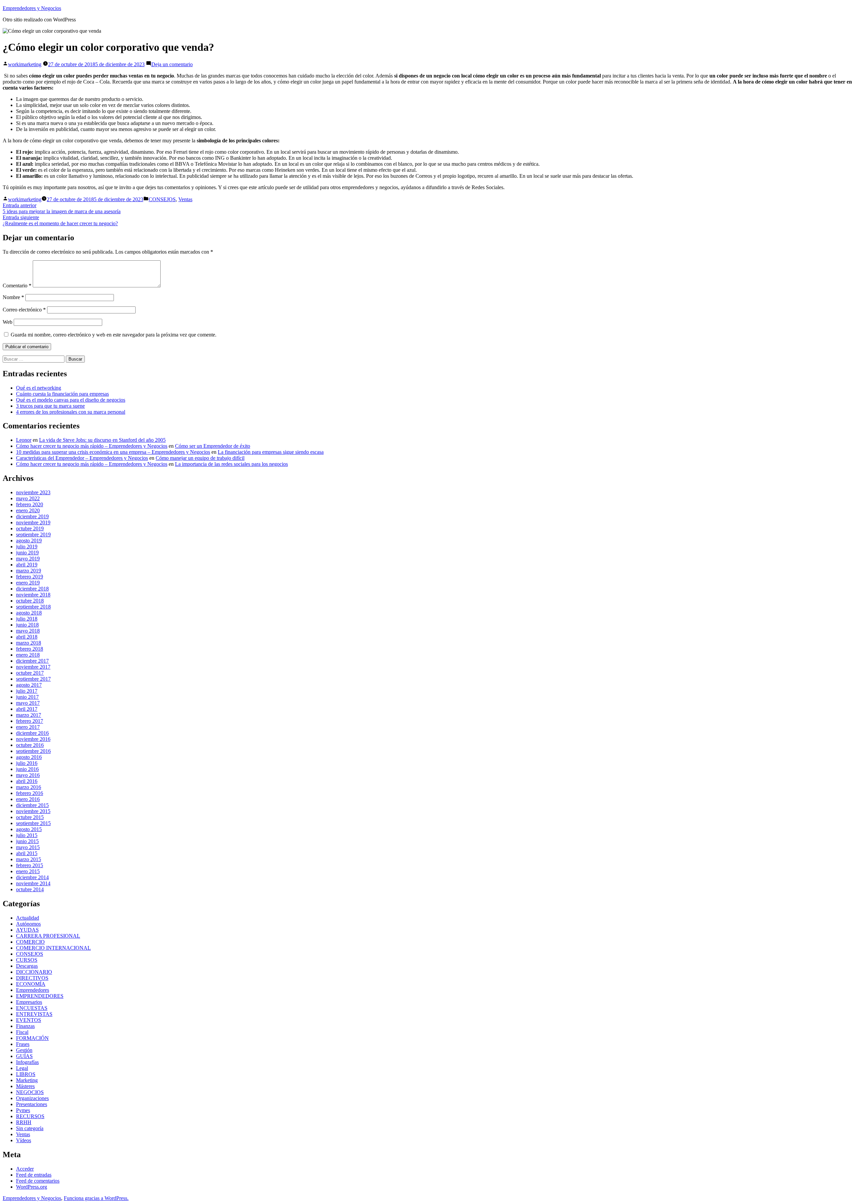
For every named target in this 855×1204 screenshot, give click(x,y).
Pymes (23, 1110)
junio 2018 (27, 625)
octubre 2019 (30, 528)
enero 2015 (28, 871)
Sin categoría (29, 1128)
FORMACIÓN (32, 1038)
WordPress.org (31, 1187)
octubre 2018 (30, 601)
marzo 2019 (28, 570)
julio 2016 (26, 763)
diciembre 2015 (32, 805)
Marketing (27, 1080)
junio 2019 (27, 552)
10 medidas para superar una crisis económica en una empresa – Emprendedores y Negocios (113, 452)
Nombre (13, 297)
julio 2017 (26, 691)
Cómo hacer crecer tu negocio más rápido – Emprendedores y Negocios (91, 446)
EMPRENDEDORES (39, 996)
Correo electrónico (24, 309)
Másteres (25, 1086)
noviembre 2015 (33, 811)
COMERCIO (30, 942)
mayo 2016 (28, 775)
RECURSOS (30, 1116)
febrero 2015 (29, 865)
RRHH (23, 1122)
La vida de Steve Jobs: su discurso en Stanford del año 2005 (102, 440)
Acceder (25, 1169)
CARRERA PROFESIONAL (48, 936)
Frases (22, 1044)
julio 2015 (26, 835)
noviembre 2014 (33, 883)
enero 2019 (28, 582)
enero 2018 (28, 655)
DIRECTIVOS (32, 978)
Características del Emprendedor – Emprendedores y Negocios (82, 458)
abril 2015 (26, 853)
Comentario (17, 285)
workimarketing (24, 64)
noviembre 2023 (33, 492)
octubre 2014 (30, 889)
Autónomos (28, 924)
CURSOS (26, 960)
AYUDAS (27, 930)
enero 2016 (28, 799)
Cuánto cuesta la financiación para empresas (62, 394)
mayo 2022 (28, 498)
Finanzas (25, 1026)
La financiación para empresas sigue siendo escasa (271, 452)
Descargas (27, 966)
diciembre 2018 (32, 588)
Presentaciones (31, 1104)
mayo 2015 (28, 847)
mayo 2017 (28, 703)
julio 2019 (26, 546)
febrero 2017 (29, 721)
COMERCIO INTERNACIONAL (53, 948)
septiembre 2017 (33, 679)
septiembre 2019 (33, 534)
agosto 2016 (29, 757)
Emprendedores (32, 990)
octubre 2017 (30, 673)
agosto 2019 (29, 540)
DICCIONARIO (34, 972)
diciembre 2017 (32, 661)
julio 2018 (26, 619)
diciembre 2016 (32, 733)
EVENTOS (28, 1020)
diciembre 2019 (32, 516)
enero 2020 (28, 510)
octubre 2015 (30, 817)
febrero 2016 (29, 793)
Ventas (185, 199)
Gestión (24, 1050)
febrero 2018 (29, 649)
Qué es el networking (38, 388)
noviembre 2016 (33, 739)
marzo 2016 (28, 787)
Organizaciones (32, 1098)
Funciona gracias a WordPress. (96, 1198)
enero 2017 (28, 727)
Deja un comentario (172, 64)
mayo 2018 (28, 631)
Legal (22, 1068)
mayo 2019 (28, 558)
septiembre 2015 (33, 823)
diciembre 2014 (32, 877)
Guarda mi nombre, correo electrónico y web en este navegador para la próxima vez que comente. (113, 335)
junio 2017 (27, 697)
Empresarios (29, 1002)
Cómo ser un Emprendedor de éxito (212, 446)
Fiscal (22, 1032)
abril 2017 (26, 709)
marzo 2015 (28, 859)
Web (7, 322)
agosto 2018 (29, 613)
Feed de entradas (33, 1175)
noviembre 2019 (33, 522)
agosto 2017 (29, 685)
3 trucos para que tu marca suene (50, 406)
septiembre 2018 (33, 607)
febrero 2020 (29, 504)
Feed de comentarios (37, 1181)
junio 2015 (27, 841)
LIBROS (25, 1074)
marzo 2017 (28, 715)
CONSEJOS (162, 199)
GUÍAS (24, 1056)
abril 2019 (26, 564)
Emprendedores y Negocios (32, 8)
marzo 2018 (28, 643)
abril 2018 (26, 637)
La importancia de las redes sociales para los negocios (231, 464)
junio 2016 (27, 769)
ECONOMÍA (30, 984)
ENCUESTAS (31, 1008)
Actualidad (27, 918)
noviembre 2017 (33, 667)
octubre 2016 (30, 745)
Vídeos (23, 1140)
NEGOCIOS (30, 1092)
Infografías (27, 1062)
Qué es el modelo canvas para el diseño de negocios (70, 400)
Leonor (23, 440)
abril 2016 (26, 781)
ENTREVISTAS (34, 1014)
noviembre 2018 (33, 594)
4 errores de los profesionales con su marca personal (70, 412)
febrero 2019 (29, 576)
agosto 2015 (29, 829)
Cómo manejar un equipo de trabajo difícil (200, 458)
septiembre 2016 (33, 751)
